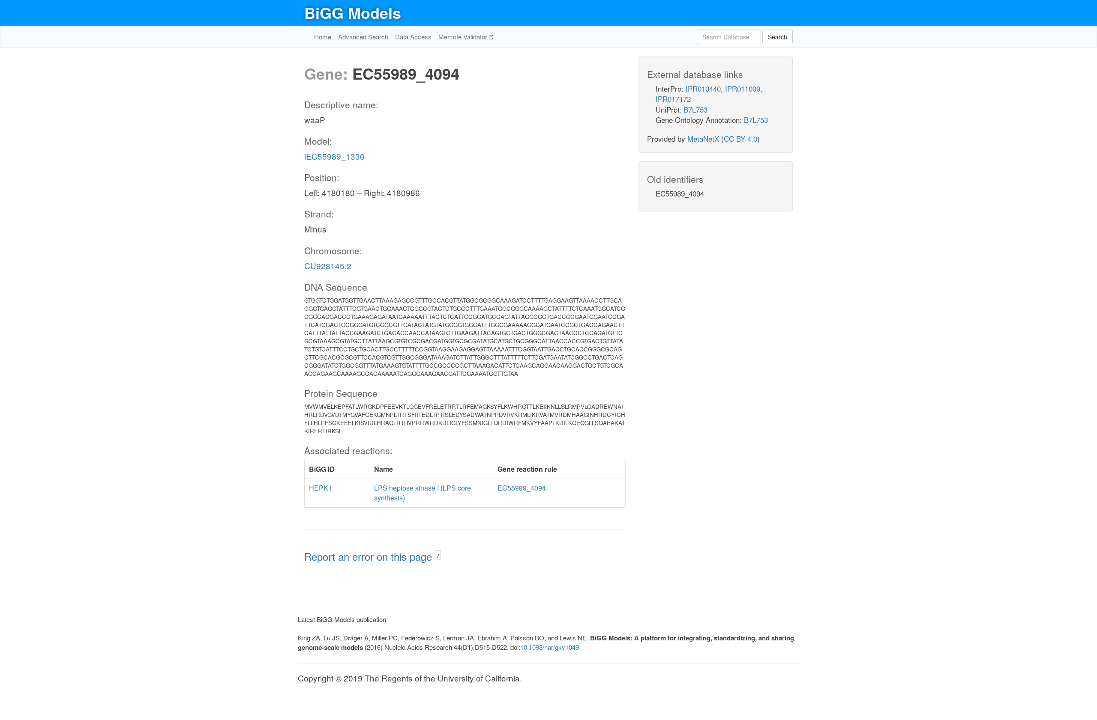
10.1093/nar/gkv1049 (549, 647)
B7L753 (695, 109)
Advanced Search (363, 36)
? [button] (437, 555)
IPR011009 (742, 88)
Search (777, 37)
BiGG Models (352, 12)
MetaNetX (703, 138)
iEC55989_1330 (334, 156)
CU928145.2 (327, 265)
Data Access (413, 36)
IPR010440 (703, 88)
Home (322, 36)
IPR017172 (673, 98)
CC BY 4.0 (740, 138)
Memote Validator (463, 36)
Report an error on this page (369, 556)
